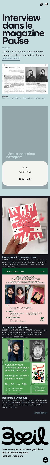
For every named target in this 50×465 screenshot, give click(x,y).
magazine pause (15, 98)
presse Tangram (28, 98)
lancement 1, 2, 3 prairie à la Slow (19, 257)
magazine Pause (11, 58)
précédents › (41, 413)
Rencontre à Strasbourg (14, 398)
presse (5, 97)
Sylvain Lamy (40, 98)
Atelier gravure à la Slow (14, 327)
